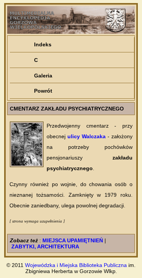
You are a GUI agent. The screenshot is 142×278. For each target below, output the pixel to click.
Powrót (43, 91)
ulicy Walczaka (86, 136)
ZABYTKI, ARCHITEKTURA (45, 246)
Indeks (42, 44)
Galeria (43, 76)
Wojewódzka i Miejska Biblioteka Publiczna (76, 265)
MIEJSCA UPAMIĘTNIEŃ (72, 240)
